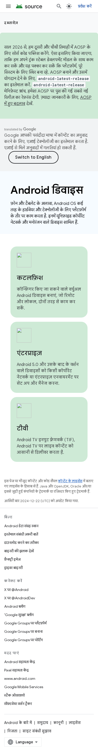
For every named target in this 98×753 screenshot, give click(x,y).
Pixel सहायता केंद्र (16, 670)
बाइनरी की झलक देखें (19, 551)
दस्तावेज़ (11, 22)
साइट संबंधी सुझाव (36, 731)
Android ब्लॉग (14, 606)
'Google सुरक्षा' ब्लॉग (19, 614)
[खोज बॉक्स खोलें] (59, 6)
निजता (12, 731)
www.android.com (19, 678)
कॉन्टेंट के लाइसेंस (70, 481)
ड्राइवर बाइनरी (13, 567)
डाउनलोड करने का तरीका (21, 542)
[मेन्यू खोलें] (8, 6)
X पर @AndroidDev (19, 598)
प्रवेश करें (85, 6)
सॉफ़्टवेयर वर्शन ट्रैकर (18, 703)
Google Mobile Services (23, 687)
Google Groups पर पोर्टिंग (23, 639)
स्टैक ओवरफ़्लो (14, 695)
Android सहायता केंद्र (19, 661)
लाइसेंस (75, 723)
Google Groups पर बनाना (23, 631)
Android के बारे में (18, 723)
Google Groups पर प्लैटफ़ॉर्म (25, 623)
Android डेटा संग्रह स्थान (21, 526)
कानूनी (58, 723)
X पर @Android (16, 589)
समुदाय (42, 723)
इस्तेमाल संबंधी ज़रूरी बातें (21, 534)
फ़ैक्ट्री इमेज (12, 559)
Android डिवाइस (46, 190)
